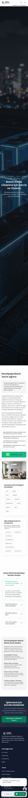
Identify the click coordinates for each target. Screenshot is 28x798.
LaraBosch (8, 532)
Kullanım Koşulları (6, 777)
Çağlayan (15, 495)
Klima (11, 178)
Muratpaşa (24, 176)
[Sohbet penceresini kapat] (25, 779)
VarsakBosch (9, 535)
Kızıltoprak (17, 499)
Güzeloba (8, 499)
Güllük (7, 511)
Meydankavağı (9, 503)
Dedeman (8, 507)
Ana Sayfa (4, 176)
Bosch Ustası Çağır (16, 454)
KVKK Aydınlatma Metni (8, 771)
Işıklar (16, 507)
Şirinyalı (14, 491)
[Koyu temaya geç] (21, 2)
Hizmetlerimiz (11, 176)
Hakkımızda (5, 755)
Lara (7, 491)
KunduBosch (18, 532)
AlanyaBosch (18, 551)
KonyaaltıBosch (9, 539)
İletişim (3, 762)
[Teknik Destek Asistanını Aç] (25, 789)
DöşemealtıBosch (10, 547)
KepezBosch (9, 543)
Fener (7, 495)
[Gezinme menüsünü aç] (24, 2)
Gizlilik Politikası (6, 774)
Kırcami (18, 503)
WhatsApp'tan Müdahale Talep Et (14, 719)
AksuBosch (8, 551)
